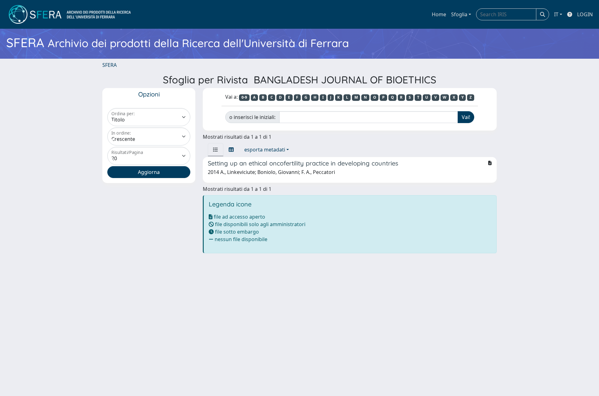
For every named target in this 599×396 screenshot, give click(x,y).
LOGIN (585, 14)
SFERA (109, 65)
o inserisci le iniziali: (252, 117)
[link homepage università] (70, 14)
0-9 (244, 97)
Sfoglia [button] (459, 14)
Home (439, 14)
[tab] (215, 149)
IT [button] (556, 14)
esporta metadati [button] (264, 149)
